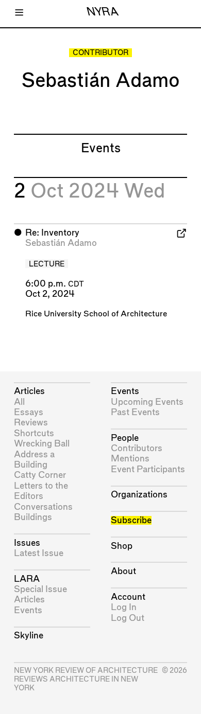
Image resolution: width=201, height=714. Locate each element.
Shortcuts (34, 433)
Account (128, 597)
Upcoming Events (147, 402)
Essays (28, 412)
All (19, 402)
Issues (27, 543)
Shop (121, 546)
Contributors (136, 448)
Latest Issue (38, 553)
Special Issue (40, 589)
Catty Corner (40, 475)
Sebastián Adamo (61, 243)
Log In (124, 607)
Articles (29, 391)
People (125, 438)
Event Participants (148, 469)
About (123, 571)
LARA (27, 579)
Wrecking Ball (42, 443)
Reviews (31, 422)
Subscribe (131, 520)
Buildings (33, 517)
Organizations (139, 494)
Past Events (135, 412)
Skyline (28, 635)
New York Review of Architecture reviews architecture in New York (86, 679)
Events (28, 610)
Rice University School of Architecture (96, 314)
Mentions (130, 458)
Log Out (127, 618)
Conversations (43, 507)
